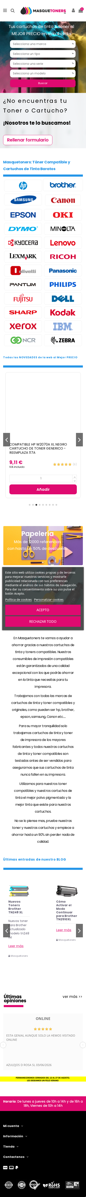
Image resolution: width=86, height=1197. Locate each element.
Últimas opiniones (15, 998)
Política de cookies (18, 599)
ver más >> (72, 996)
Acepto (43, 610)
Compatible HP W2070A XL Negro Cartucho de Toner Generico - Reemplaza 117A (38, 448)
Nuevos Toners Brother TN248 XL (15, 906)
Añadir (43, 489)
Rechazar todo (43, 621)
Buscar (42, 83)
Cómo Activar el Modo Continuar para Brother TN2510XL (66, 910)
